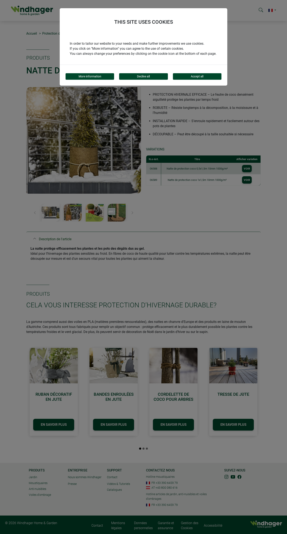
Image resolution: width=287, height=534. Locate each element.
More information (90, 76)
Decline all (143, 76)
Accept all (197, 76)
